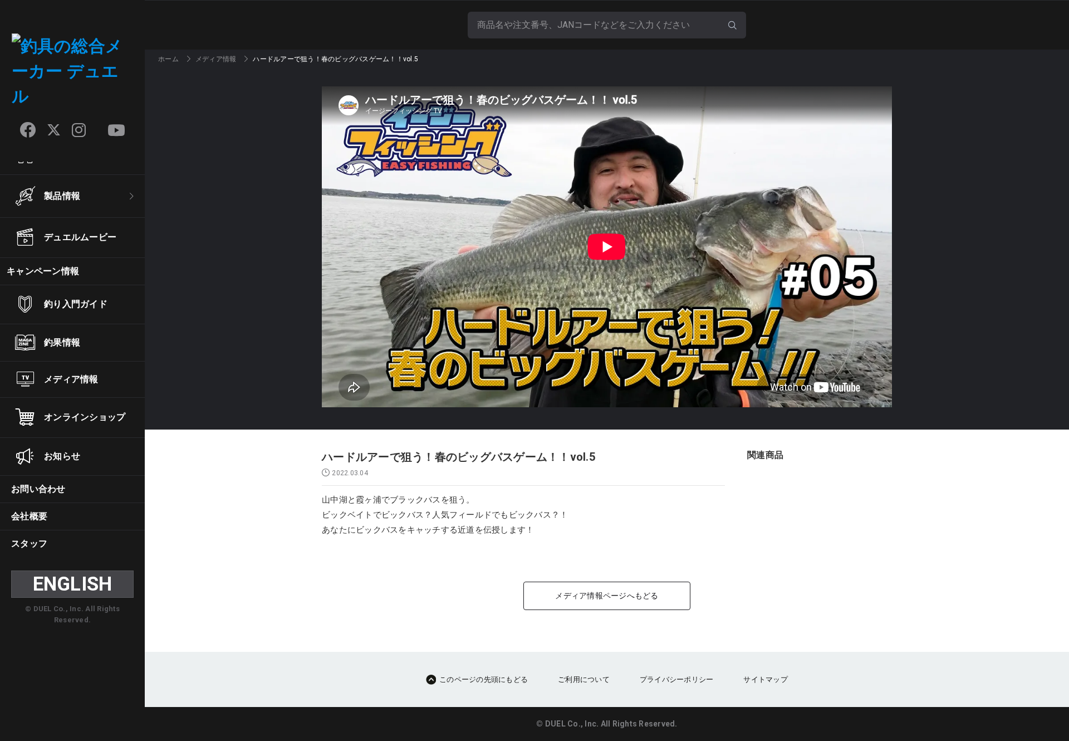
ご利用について (584, 679)
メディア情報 (216, 59)
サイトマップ (765, 679)
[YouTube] (116, 130)
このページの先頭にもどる (483, 679)
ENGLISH (72, 584)
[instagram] (79, 130)
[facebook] (28, 130)
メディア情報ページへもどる (606, 595)
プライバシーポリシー (677, 679)
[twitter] (54, 130)
